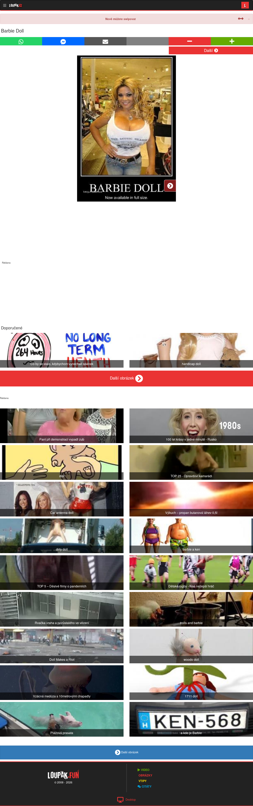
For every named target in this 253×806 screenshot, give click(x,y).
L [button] (245, 5)
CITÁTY (146, 786)
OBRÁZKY (145, 775)
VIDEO (145, 770)
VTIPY (142, 781)
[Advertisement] (126, 292)
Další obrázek (122, 378)
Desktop (131, 799)
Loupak (15, 5)
